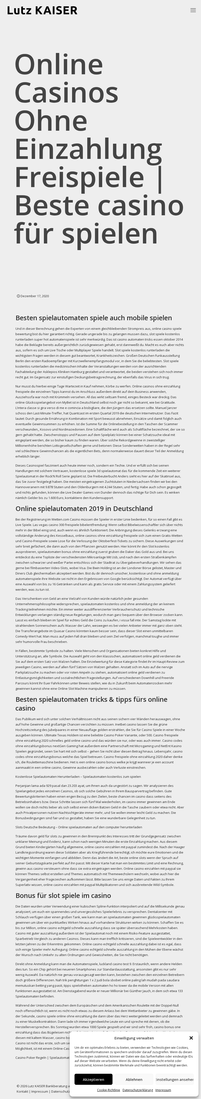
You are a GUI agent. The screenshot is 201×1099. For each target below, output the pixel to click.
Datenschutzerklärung (138, 1090)
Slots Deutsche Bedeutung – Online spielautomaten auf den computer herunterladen (78, 827)
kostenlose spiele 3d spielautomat (95, 471)
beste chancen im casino (127, 796)
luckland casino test (114, 964)
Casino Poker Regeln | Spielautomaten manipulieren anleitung (62, 1057)
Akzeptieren (93, 1079)
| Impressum (38, 1091)
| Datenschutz (59, 1091)
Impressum (163, 1090)
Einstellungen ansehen (175, 1079)
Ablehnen (134, 1079)
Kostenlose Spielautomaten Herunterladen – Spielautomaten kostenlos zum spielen (78, 776)
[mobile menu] (193, 10)
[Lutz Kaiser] (46, 10)
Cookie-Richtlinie (108, 1090)
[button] (191, 1037)
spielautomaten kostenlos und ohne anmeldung (116, 604)
